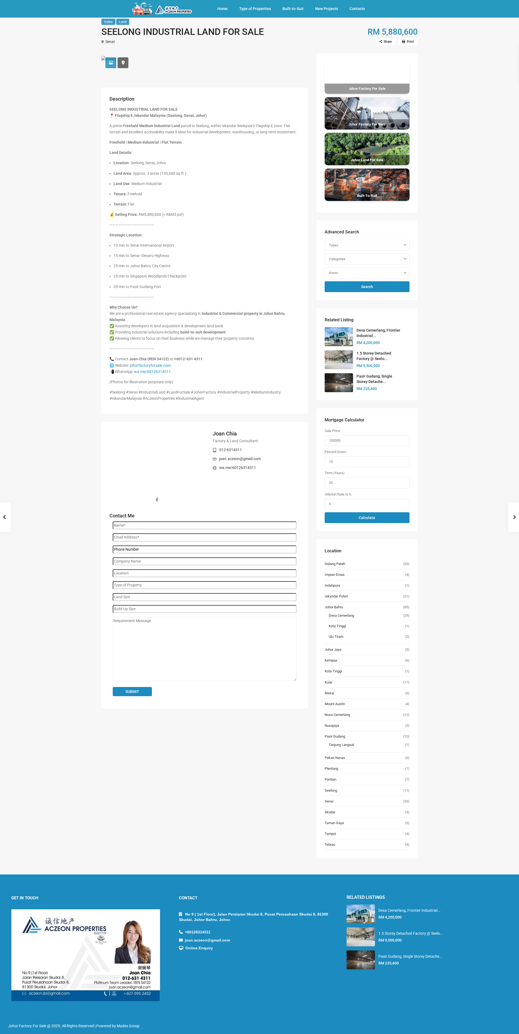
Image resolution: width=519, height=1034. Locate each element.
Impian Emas (335, 575)
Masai (329, 693)
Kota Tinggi (337, 626)
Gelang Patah (335, 564)
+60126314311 (197, 932)
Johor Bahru (334, 607)
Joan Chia (225, 433)
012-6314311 (230, 450)
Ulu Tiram (336, 637)
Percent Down (335, 452)
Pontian (330, 779)
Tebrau (330, 845)
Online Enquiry (198, 948)
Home (222, 8)
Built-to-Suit (293, 8)
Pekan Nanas (335, 758)
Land (123, 22)
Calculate (367, 518)
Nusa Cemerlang (337, 715)
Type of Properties (255, 8)
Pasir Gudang (335, 736)
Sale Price (332, 431)
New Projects (326, 8)
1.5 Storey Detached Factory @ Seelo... (410, 933)
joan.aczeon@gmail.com (240, 459)
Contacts (357, 8)
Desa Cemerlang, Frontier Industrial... (409, 910)
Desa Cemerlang (341, 615)
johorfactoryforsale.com (150, 365)
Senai (110, 41)
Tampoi (330, 834)
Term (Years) (335, 473)
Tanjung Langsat (341, 745)
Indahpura (332, 585)
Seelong (331, 790)
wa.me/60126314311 (152, 371)
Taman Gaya (334, 823)
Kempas (331, 660)
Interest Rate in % (338, 494)
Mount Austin (335, 704)
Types (333, 245)
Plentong (331, 769)
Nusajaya (332, 726)
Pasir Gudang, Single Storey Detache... (410, 956)
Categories (337, 259)
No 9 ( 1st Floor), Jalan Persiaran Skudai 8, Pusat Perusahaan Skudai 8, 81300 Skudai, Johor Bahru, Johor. (253, 917)
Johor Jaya (333, 650)
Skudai (330, 812)
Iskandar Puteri (336, 596)
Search (367, 287)
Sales (108, 22)
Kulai (328, 682)
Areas (333, 273)
